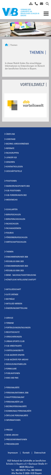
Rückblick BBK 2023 (15, 271)
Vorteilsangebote (15, 351)
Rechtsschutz (13, 332)
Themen (9, 252)
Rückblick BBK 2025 (15, 262)
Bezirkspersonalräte (16, 407)
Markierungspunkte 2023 (18, 186)
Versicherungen (14, 337)
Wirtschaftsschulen (16, 242)
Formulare (11, 369)
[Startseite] (6, 45)
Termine (10, 323)
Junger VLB (11, 158)
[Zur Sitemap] (30, 4)
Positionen (11, 181)
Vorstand (10, 139)
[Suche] (46, 4)
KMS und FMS (12, 378)
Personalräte (12, 388)
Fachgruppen (12, 153)
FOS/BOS (10, 233)
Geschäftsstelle (14, 171)
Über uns (10, 134)
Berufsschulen (13, 215)
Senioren (10, 162)
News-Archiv (12, 435)
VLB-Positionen (13, 191)
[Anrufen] (35, 4)
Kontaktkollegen (14, 167)
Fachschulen (12, 224)
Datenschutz (39, 453)
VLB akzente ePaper (15, 355)
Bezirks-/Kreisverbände (17, 144)
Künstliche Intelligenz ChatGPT (21, 280)
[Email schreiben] (41, 4)
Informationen (13, 420)
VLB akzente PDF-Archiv (17, 360)
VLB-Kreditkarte (14, 346)
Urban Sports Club (15, 342)
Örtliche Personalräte (17, 416)
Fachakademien (13, 229)
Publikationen (13, 374)
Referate (10, 149)
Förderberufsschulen (16, 238)
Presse (9, 430)
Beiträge (10, 299)
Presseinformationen (16, 440)
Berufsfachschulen (15, 219)
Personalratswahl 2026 (17, 393)
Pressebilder (12, 444)
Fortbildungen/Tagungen (18, 328)
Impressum (13, 453)
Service (9, 318)
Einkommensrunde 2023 (17, 266)
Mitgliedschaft (13, 290)
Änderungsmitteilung (16, 308)
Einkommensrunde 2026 (17, 257)
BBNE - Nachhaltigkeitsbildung (21, 275)
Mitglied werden (14, 304)
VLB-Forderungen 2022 (16, 195)
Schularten (11, 210)
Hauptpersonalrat (15, 397)
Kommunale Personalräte (18, 411)
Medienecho (12, 200)
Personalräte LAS (14, 402)
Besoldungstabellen (16, 364)
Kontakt (26, 453)
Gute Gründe (12, 295)
